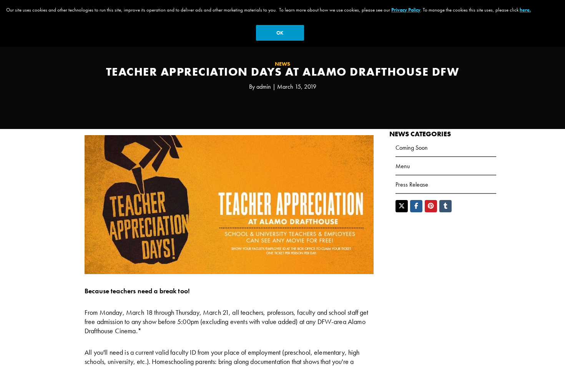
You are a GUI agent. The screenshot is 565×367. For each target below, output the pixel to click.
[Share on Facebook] (416, 206)
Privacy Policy (405, 10)
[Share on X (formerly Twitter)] (402, 206)
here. (525, 10)
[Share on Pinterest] (431, 206)
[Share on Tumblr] (445, 206)
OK (279, 33)
